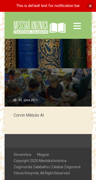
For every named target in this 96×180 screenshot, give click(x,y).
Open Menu (77, 26)
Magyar (43, 155)
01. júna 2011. (29, 100)
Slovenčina (22, 155)
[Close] (90, 6)
